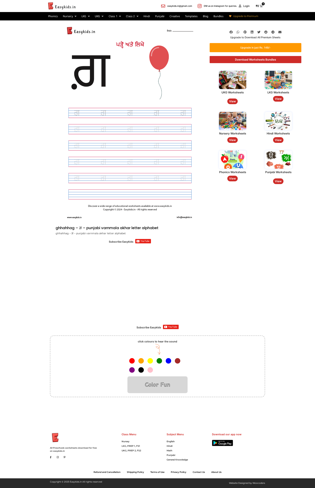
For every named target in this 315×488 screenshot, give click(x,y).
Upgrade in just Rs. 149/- (255, 47)
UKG (97, 16)
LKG (83, 16)
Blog (205, 16)
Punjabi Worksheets (278, 172)
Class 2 (130, 16)
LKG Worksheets (278, 92)
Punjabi (159, 16)
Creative (175, 16)
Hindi (146, 16)
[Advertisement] (157, 291)
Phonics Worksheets (232, 172)
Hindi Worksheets (278, 133)
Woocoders (258, 483)
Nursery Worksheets (232, 133)
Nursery (68, 16)
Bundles (218, 16)
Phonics (53, 16)
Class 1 (113, 16)
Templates (191, 16)
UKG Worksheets (232, 92)
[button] (244, 6)
